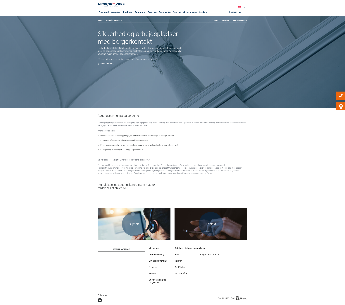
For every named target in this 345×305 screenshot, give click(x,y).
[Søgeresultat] (240, 12)
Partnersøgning (240, 20)
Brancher (101, 20)
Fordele (225, 20)
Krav (216, 20)
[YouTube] (100, 300)
